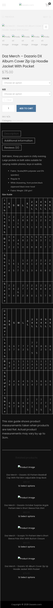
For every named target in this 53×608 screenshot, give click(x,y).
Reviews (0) (11, 147)
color (5, 78)
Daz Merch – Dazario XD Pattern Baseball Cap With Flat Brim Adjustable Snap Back (26, 476)
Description (11, 133)
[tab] (26, 133)
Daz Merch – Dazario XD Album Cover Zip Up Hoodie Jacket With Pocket (26, 568)
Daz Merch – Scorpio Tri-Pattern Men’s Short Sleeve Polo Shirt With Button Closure (26, 537)
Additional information (18, 140)
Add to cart (26, 108)
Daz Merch (17, 120)
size (4, 89)
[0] (47, 5)
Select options (28, 485)
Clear (9, 100)
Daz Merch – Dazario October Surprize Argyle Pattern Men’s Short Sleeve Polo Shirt (26, 507)
